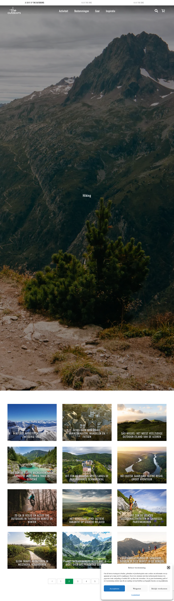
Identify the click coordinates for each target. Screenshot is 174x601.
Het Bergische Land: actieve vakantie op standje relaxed (87, 520)
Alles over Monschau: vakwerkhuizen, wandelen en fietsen (87, 433)
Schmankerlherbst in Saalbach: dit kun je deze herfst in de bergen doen (142, 561)
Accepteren (114, 588)
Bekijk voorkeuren (159, 588)
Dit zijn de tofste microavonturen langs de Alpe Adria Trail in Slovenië (32, 476)
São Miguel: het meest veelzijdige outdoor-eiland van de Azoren (142, 435)
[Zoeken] (156, 10)
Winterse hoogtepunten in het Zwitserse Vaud (32, 435)
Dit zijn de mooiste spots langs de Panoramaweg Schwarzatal (86, 477)
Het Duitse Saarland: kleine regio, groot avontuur (141, 477)
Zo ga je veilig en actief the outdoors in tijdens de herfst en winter (32, 519)
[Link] (14, 10)
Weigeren (137, 588)
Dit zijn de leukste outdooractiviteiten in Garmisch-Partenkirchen (142, 519)
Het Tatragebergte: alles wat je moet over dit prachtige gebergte (87, 563)
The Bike (141, 2)
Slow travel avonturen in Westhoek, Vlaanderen (32, 563)
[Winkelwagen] (163, 10)
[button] (168, 567)
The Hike (89, 2)
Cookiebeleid (135, 595)
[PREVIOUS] (52, 581)
